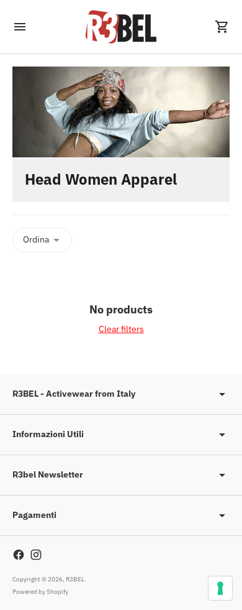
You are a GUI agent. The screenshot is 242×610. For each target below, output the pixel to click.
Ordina (36, 239)
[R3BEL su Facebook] (18, 554)
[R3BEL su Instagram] (36, 554)
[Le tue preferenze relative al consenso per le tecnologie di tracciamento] (220, 588)
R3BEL (75, 579)
